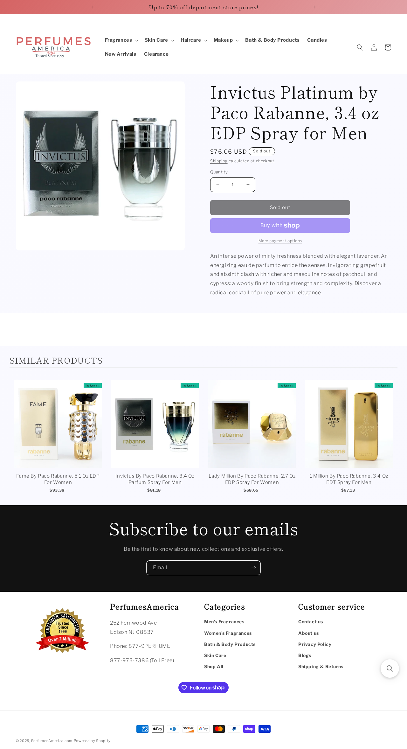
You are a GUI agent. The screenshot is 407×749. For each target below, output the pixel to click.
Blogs (304, 655)
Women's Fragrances (228, 633)
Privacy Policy (314, 644)
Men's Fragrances (224, 622)
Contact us (310, 622)
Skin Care (215, 655)
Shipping (219, 160)
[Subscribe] (253, 567)
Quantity (219, 171)
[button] (121, 40)
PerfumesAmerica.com (51, 740)
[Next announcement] (315, 7)
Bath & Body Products (230, 644)
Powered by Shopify (92, 740)
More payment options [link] (280, 240)
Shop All (214, 666)
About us (308, 633)
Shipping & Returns (320, 666)
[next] (391, 438)
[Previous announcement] (92, 7)
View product (58, 430)
